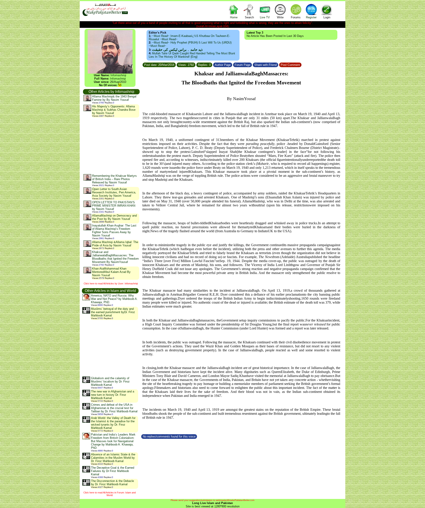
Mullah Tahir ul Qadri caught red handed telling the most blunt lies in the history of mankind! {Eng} (192, 55)
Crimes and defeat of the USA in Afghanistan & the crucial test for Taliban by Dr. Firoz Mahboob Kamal (114, 408)
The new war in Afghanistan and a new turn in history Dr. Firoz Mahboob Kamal (112, 395)
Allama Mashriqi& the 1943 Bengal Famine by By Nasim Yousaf (114, 98)
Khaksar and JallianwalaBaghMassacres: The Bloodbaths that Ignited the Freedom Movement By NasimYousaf (115, 257)
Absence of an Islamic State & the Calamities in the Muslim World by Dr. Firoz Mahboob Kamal (113, 458)
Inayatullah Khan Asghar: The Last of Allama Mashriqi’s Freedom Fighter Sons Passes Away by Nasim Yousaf (114, 230)
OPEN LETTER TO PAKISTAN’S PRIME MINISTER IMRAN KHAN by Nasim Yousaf (113, 206)
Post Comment (290, 65)
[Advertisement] (111, 145)
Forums (296, 17)
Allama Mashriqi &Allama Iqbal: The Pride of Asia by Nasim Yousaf (115, 243)
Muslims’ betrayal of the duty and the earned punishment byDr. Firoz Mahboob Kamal (113, 312)
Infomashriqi (118, 75)
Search (249, 17)
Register (311, 17)
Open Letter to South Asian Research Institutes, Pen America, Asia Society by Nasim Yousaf (114, 192)
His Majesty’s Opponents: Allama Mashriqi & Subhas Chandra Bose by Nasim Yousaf (113, 110)
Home (234, 17)
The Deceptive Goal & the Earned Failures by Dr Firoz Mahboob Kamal (112, 471)
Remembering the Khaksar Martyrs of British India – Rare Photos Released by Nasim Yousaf (114, 179)
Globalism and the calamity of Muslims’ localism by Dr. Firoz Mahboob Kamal (110, 381)
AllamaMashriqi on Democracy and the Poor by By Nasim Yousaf (114, 217)
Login (326, 17)
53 (119, 85)
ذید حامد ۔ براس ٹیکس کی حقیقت (177, 49)
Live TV (265, 17)
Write (280, 17)
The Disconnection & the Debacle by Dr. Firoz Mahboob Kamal (112, 482)
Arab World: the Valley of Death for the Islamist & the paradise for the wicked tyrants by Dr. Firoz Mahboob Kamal (113, 423)
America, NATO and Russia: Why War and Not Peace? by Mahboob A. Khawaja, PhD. (114, 299)
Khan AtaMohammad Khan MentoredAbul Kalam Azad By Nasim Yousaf (111, 272)
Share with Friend (265, 65)
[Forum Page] (252, 64)
